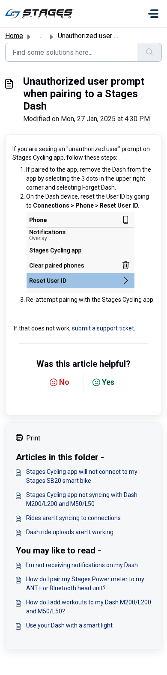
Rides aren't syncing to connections (73, 517)
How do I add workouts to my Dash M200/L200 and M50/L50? (88, 607)
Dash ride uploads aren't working (69, 532)
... (40, 36)
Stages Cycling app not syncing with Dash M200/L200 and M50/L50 (81, 499)
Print (33, 438)
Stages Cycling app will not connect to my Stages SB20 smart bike (81, 476)
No (64, 382)
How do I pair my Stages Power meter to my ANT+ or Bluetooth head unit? (85, 584)
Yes (108, 382)
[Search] (149, 52)
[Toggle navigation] (153, 13)
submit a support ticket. (103, 328)
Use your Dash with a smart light (69, 625)
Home (14, 36)
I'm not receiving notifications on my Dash (82, 565)
